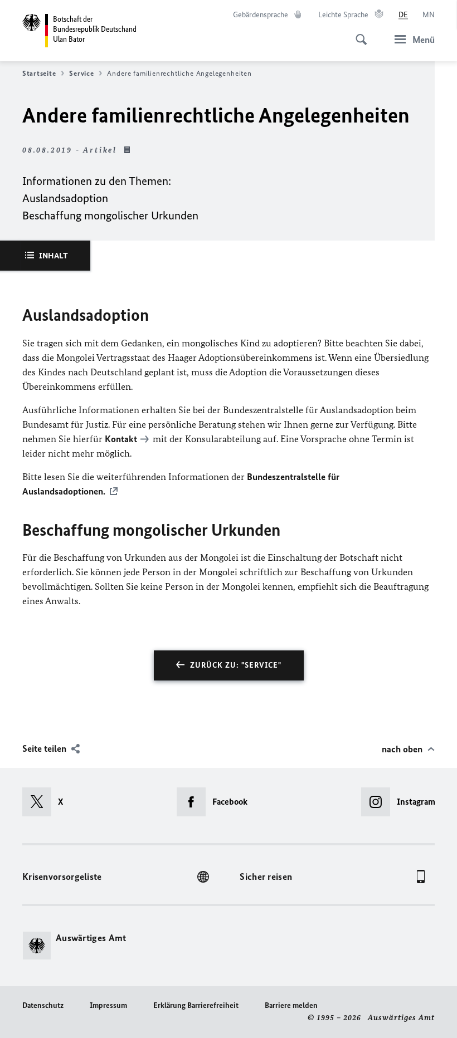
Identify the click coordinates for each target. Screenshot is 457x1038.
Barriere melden (291, 1005)
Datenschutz (43, 1005)
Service (81, 73)
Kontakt (121, 438)
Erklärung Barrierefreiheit (196, 1005)
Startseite (39, 73)
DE (403, 14)
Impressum (108, 1005)
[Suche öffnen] (358, 33)
